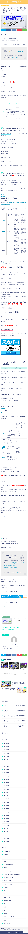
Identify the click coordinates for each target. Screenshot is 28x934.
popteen (6, 854)
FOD (3, 434)
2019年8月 (6, 802)
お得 (3, 627)
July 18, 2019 (17, 572)
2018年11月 (6, 831)
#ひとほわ (14, 562)
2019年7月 (6, 805)
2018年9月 (6, 838)
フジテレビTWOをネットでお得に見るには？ (15, 115)
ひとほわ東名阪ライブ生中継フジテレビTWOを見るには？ (15, 108)
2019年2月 (6, 821)
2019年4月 (6, 815)
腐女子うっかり (7, 923)
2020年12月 (6, 759)
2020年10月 (6, 766)
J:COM (3, 196)
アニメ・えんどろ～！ (9, 871)
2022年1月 (6, 749)
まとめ (7, 121)
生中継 (13, 629)
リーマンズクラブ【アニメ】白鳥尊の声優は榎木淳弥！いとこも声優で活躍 (14, 716)
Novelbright (7, 851)
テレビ (5, 893)
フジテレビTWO (13, 627)
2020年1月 (6, 785)
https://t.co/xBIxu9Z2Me (9, 565)
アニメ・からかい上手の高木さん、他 (12, 874)
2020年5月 (6, 772)
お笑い (5, 861)
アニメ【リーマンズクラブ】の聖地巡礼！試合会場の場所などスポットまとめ (14, 706)
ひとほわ (7, 627)
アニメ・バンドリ (8, 884)
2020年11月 (6, 763)
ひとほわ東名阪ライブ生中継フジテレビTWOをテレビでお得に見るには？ (15, 112)
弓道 (5, 907)
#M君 (14, 563)
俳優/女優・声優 (7, 900)
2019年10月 (6, 795)
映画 (5, 910)
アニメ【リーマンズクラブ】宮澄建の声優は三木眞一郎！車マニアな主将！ (14, 711)
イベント (6, 887)
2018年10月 (6, 835)
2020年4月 (6, 776)
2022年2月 (6, 746)
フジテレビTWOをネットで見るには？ (15, 118)
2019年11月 (6, 792)
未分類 (5, 913)
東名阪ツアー (4, 629)
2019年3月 (6, 818)
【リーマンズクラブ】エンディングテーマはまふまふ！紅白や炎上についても (14, 721)
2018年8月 (6, 841)
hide (17, 104)
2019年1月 (6, 825)
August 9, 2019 (14, 57)
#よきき (19, 562)
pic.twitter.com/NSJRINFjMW (16, 51)
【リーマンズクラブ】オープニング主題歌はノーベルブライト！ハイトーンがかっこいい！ (14, 726)
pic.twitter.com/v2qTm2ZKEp (10, 567)
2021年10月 (6, 753)
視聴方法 (17, 629)
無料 (9, 629)
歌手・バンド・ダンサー (5, 5)
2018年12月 (6, 828)
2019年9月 (6, 798)
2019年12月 (6, 789)
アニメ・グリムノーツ (9, 877)
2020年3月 (6, 779)
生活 (5, 920)
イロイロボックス (14, 2)
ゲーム (5, 890)
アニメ (5, 867)
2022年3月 (6, 743)
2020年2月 (6, 782)
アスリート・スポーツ (9, 864)
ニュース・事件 (7, 897)
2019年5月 (6, 812)
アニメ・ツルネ (7, 880)
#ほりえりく (9, 563)
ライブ (19, 627)
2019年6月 (6, 808)
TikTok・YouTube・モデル (10, 857)
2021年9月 (6, 756)
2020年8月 (6, 769)
